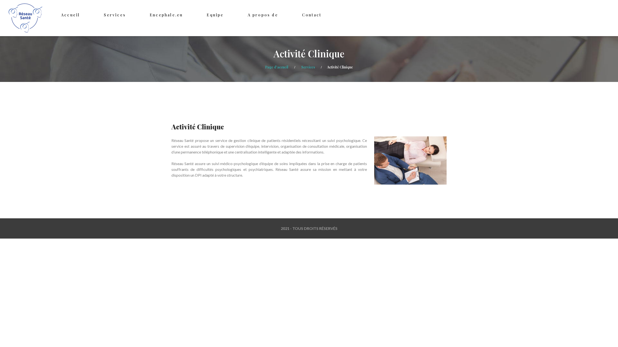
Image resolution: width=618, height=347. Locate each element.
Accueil (70, 14)
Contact (311, 14)
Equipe (215, 14)
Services (115, 14)
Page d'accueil (276, 67)
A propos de (263, 14)
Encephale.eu (166, 14)
